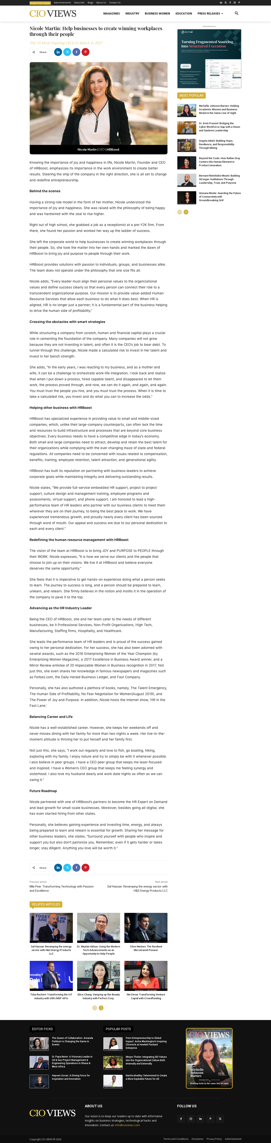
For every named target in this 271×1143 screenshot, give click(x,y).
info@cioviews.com (127, 1125)
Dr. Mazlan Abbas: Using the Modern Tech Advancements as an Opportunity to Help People (98, 950)
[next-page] (101, 1007)
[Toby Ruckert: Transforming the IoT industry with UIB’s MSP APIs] (51, 976)
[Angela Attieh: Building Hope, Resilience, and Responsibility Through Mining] (186, 145)
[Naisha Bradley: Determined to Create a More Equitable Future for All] (113, 1081)
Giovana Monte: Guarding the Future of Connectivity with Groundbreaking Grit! (220, 197)
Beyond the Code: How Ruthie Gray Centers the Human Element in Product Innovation (219, 162)
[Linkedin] (58, 52)
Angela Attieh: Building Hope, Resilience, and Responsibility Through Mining (216, 144)
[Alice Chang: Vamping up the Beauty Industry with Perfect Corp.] (98, 976)
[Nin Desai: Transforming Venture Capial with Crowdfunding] (146, 976)
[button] (236, 13)
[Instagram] (234, 3)
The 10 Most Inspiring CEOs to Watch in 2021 (66, 42)
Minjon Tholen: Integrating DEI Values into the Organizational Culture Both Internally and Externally (146, 1060)
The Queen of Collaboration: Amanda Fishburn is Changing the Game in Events (72, 1041)
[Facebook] (230, 3)
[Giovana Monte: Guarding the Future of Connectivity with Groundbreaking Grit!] (186, 198)
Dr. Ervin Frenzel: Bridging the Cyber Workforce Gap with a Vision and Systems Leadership (219, 127)
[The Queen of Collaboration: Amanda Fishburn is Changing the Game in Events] (39, 1044)
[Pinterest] (239, 3)
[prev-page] (94, 1007)
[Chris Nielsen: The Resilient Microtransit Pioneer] (146, 928)
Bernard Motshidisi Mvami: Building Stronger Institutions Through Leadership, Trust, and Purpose (219, 179)
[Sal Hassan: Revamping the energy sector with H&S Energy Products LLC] (51, 928)
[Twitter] (225, 3)
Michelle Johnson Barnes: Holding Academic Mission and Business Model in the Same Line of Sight (219, 109)
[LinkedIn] (221, 3)
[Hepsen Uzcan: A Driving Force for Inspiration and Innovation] (39, 1081)
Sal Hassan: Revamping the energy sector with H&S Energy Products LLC (51, 950)
